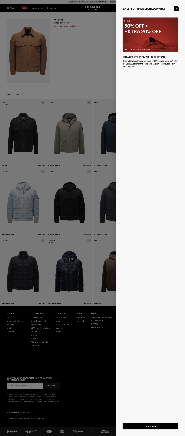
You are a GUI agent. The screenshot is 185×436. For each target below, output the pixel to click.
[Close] (176, 9)
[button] (92, 218)
